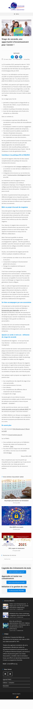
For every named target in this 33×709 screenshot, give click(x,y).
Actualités (27, 59)
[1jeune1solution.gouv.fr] (15, 435)
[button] (16, 572)
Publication (18, 59)
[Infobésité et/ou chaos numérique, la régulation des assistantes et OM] (5, 615)
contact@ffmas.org (12, 664)
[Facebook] (5, 674)
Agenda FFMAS (7, 679)
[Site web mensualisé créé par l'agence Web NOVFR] (16, 697)
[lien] (11, 446)
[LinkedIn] (10, 674)
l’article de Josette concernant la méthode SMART (15, 409)
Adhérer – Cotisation (8, 682)
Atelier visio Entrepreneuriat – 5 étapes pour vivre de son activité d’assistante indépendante (18, 605)
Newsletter (6, 686)
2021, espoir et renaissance (16, 548)
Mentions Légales (16, 693)
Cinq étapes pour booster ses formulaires (16, 500)
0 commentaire (19, 609)
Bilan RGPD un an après (16, 527)
